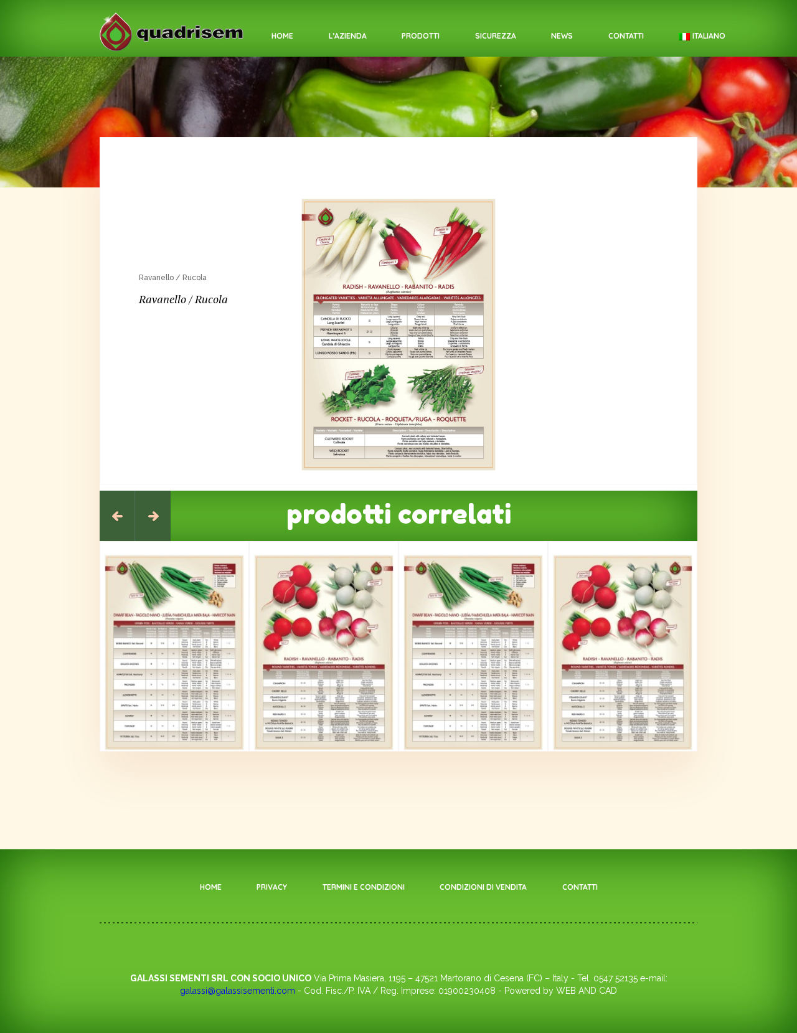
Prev (117, 516)
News (562, 35)
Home (282, 35)
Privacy (272, 887)
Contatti (626, 35)
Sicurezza (495, 35)
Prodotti (421, 35)
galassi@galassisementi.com (237, 991)
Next (153, 516)
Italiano (708, 35)
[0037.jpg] (398, 334)
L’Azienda (348, 35)
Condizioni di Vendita (483, 887)
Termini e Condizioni (364, 887)
